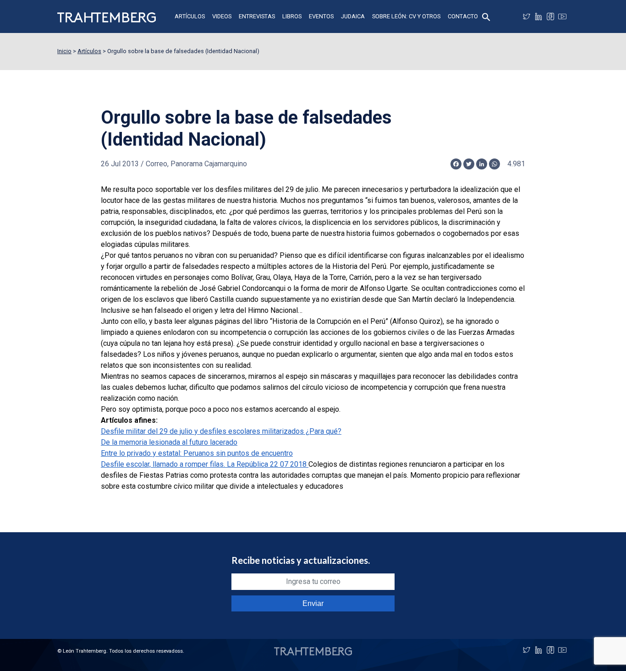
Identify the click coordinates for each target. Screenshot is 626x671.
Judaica (353, 16)
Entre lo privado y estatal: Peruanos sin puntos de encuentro (197, 453)
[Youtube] (562, 16)
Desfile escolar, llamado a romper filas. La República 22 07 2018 (204, 464)
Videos (221, 16)
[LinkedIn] (538, 16)
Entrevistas (257, 16)
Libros (292, 16)
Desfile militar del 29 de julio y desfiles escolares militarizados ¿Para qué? (221, 431)
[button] (486, 16)
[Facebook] (550, 16)
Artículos (190, 16)
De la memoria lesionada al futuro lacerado (169, 442)
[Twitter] (526, 16)
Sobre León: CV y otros (406, 16)
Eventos (321, 16)
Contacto (463, 16)
